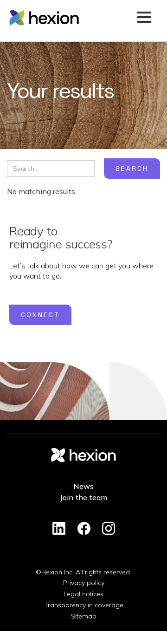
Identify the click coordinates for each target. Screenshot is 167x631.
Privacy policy (83, 583)
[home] (69, 18)
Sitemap (83, 616)
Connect (40, 315)
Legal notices (83, 594)
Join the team (83, 497)
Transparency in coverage (83, 605)
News (83, 486)
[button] (144, 18)
